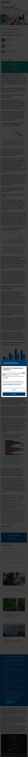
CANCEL (14, 389)
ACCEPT (14, 394)
